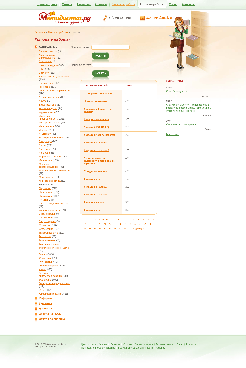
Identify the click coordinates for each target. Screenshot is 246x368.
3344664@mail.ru (159, 17)
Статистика (45, 225)
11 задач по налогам (95, 101)
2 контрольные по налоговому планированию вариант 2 (100, 161)
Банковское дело (48, 65)
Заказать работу (123, 4)
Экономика (45, 279)
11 (127, 219)
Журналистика (47, 112)
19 (94, 224)
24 (120, 224)
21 (105, 224)
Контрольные (48, 46)
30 (150, 224)
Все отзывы (172, 134)
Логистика (44, 149)
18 (89, 224)
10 (122, 219)
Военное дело (46, 83)
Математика (45, 160)
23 (115, 224)
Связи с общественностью (53, 203)
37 (115, 228)
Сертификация (47, 213)
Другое (42, 101)
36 (110, 228)
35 (105, 228)
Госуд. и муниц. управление (54, 90)
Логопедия (44, 152)
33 (94, 228)
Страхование (46, 229)
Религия (43, 199)
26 (130, 224)
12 (132, 219)
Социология (45, 217)
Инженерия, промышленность (48, 117)
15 (147, 219)
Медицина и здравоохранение (48, 165)
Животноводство (48, 108)
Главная (40, 32)
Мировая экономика (50, 180)
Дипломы (45, 308)
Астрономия (45, 61)
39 (125, 228)
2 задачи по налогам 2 (96, 150)
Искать (100, 55)
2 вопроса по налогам (96, 119)
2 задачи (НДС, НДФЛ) (96, 127)
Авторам (160, 347)
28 (140, 224)
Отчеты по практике (52, 318)
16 (152, 219)
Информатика (46, 126)
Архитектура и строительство (47, 56)
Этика (42, 290)
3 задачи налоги (93, 179)
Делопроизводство (49, 97)
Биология (44, 72)
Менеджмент (46, 177)
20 (100, 224)
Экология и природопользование (50, 274)
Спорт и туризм (47, 221)
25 (125, 224)
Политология (46, 192)
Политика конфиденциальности (135, 347)
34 (100, 228)
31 (84, 228)
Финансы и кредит (49, 265)
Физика (43, 254)
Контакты (188, 4)
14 (142, 219)
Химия (42, 269)
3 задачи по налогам (95, 186)
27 (135, 224)
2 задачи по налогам (95, 142)
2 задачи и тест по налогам (99, 135)
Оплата (67, 4)
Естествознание (47, 104)
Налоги (43, 184)
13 (137, 219)
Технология (45, 236)
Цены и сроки (47, 4)
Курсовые (45, 303)
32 (89, 228)
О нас (173, 4)
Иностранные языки (49, 122)
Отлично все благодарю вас (182, 124)
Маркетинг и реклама (50, 156)
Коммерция (45, 134)
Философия (45, 262)
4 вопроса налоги (94, 202)
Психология (45, 196)
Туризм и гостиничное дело (54, 247)
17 (84, 224)
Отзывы (101, 4)
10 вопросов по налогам (98, 93)
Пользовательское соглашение (98, 347)
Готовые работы (152, 4)
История (43, 130)
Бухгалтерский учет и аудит (54, 76)
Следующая (137, 228)
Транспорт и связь (49, 244)
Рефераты (46, 298)
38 (120, 228)
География (44, 87)
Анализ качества (48, 51)
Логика (42, 145)
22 (110, 224)
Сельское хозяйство (50, 210)
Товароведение (47, 240)
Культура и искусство (51, 137)
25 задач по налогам (95, 171)
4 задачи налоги (93, 210)
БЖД (41, 69)
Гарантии (84, 4)
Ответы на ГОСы (50, 313)
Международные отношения (54, 170)
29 (145, 224)
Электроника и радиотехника (54, 283)
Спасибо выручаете (177, 91)
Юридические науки (50, 293)
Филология (45, 258)
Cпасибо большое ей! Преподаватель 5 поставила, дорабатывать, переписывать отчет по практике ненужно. (188, 107)
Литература (45, 141)
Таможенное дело (48, 232)
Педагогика (45, 188)
